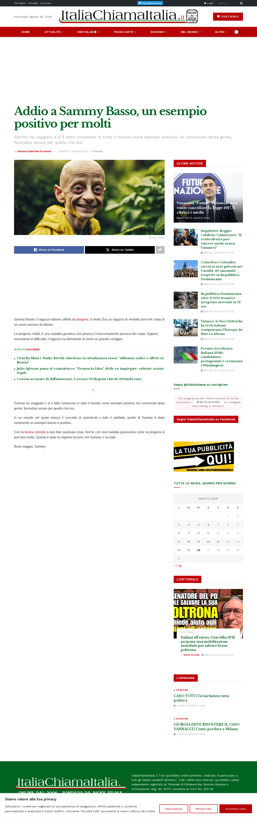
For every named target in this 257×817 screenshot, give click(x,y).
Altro (219, 31)
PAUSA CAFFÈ (124, 31)
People (98, 151)
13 (208, 533)
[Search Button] (240, 3)
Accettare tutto (235, 808)
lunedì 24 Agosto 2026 (190, 705)
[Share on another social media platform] (160, 250)
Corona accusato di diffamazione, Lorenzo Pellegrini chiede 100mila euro (79, 379)
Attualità (52, 31)
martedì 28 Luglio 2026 (218, 655)
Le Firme (45, 3)
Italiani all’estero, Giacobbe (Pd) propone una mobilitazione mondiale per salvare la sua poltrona (208, 643)
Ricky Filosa (191, 655)
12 (198, 533)
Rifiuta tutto (204, 808)
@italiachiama (209, 402)
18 (188, 541)
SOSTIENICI (229, 16)
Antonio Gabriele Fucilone (34, 151)
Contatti (33, 3)
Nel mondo (189, 31)
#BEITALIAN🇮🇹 (87, 31)
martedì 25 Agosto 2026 (194, 218)
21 (218, 541)
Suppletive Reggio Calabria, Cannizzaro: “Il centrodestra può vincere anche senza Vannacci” (221, 239)
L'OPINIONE (181, 690)
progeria (82, 319)
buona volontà (35, 432)
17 (178, 541)
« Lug (177, 565)
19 (198, 541)
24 (179, 550)
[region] (128, 805)
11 (189, 533)
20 (208, 541)
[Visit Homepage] (128, 16)
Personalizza (173, 808)
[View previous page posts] (86, 390)
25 (188, 550)
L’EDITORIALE (188, 632)
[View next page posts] (93, 390)
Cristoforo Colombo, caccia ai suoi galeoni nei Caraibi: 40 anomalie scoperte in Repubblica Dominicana (222, 270)
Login (209, 3)
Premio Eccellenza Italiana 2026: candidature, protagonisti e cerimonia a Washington (222, 357)
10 (178, 533)
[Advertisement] (128, 71)
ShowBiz (157, 31)
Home (25, 31)
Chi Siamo (20, 3)
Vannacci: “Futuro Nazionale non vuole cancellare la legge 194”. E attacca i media (207, 208)
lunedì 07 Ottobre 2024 (74, 151)
